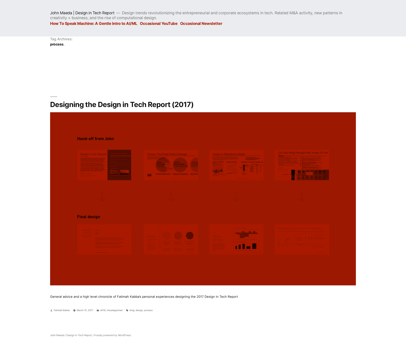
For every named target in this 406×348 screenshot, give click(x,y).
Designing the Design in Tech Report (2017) (122, 104)
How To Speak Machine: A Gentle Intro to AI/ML (93, 23)
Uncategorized (114, 310)
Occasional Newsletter (201, 23)
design (139, 310)
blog (132, 310)
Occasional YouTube (158, 23)
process (148, 310)
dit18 (103, 310)
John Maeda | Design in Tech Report (82, 12)
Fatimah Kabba (62, 310)
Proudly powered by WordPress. (112, 335)
